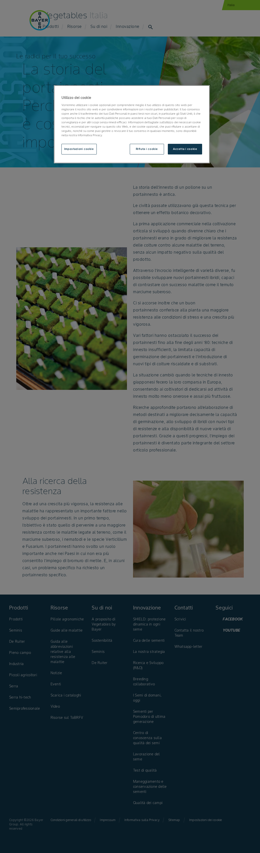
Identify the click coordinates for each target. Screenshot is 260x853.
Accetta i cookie (185, 149)
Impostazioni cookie (79, 149)
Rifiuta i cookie (147, 149)
